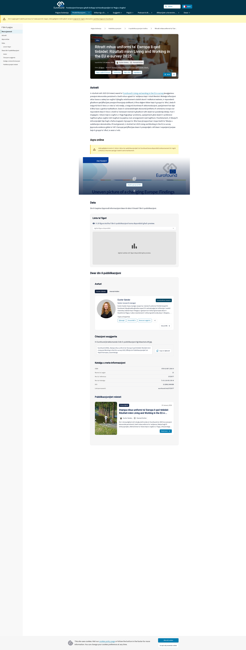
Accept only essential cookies (168, 646)
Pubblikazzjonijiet (115, 28)
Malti (189, 6)
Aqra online (5, 39)
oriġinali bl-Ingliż (78, 19)
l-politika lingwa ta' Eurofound (103, 19)
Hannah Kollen (114, 291)
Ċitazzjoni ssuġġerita (9, 58)
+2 (155, 320)
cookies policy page (107, 641)
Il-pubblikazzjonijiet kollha (138, 28)
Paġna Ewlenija (62, 12)
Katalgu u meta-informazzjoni (11, 61)
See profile (164, 326)
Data (3, 43)
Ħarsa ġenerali (7, 32)
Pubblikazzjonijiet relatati (10, 65)
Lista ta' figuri (7, 47)
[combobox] (134, 228)
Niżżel (168, 74)
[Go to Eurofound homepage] (59, 5)
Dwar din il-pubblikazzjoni (10, 50)
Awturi (5, 54)
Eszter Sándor (101, 291)
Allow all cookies (168, 640)
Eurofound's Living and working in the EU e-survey (143, 93)
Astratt (4, 35)
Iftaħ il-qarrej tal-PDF (134, 185)
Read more (164, 431)
